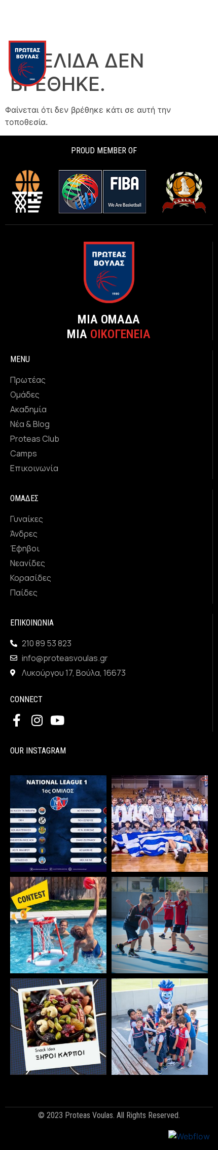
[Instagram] (36, 720)
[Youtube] (57, 720)
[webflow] (189, 1136)
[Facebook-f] (16, 720)
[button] (204, 63)
